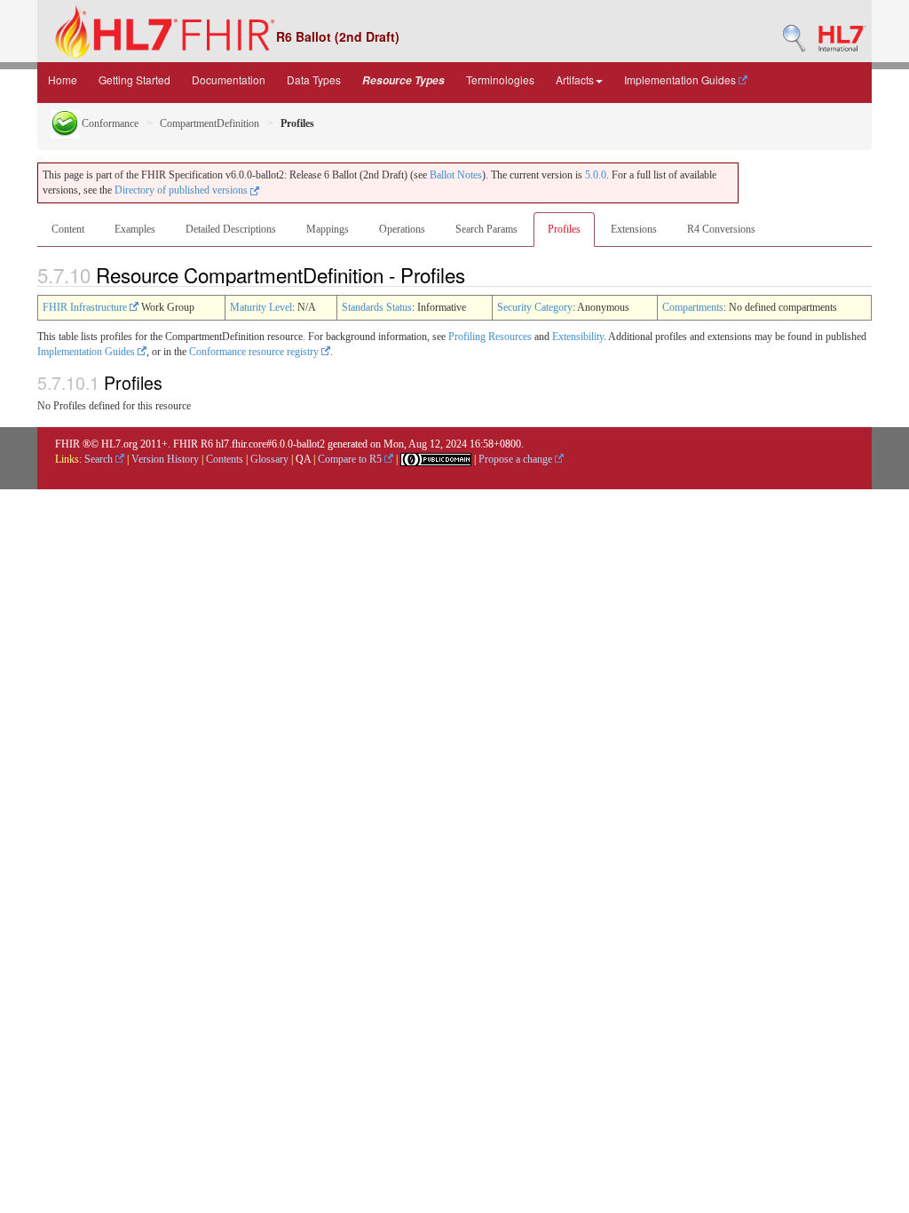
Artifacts (575, 79)
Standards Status (377, 307)
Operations (402, 229)
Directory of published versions (182, 190)
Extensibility (578, 336)
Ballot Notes (456, 175)
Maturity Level (261, 307)
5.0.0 (595, 175)
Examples (135, 229)
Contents (224, 459)
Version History (165, 459)
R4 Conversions (721, 229)
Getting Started (134, 79)
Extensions (634, 229)
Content (67, 229)
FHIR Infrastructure (86, 307)
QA (303, 459)
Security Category (535, 307)
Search (99, 459)
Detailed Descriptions (231, 229)
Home (62, 79)
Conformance (108, 123)
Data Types (314, 79)
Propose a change (516, 459)
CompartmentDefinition (209, 123)
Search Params (486, 229)
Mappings (327, 229)
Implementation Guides (681, 79)
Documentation (228, 79)
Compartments (692, 307)
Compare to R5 (351, 459)
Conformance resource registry (255, 351)
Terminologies (500, 79)
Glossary (269, 459)
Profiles (564, 229)
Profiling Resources (490, 336)
